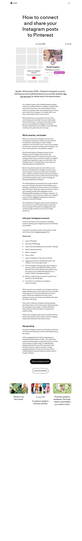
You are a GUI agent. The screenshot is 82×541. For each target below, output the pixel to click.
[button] (68, 44)
